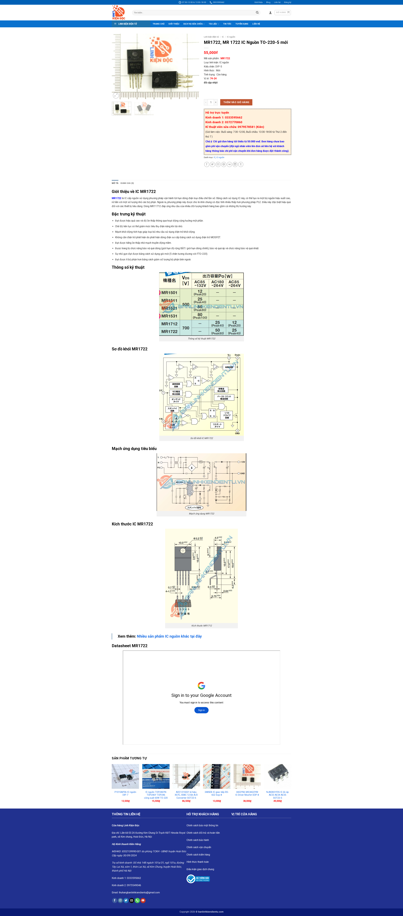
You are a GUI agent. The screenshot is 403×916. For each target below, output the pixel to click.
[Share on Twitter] (212, 164)
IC (223, 37)
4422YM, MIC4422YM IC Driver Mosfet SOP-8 (247, 793)
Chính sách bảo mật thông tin (202, 825)
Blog (268, 2)
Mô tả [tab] (115, 183)
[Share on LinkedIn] (235, 164)
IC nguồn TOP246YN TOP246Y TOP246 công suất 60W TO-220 (156, 795)
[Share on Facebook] (206, 164)
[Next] (193, 66)
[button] (270, 12)
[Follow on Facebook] (114, 900)
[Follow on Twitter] (126, 900)
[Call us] (137, 900)
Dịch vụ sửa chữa (193, 24)
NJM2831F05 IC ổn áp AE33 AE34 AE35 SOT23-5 (277, 795)
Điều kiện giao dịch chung (200, 869)
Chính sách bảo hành (198, 840)
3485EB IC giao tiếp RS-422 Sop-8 (217, 793)
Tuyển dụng (242, 24)
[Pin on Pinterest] (223, 164)
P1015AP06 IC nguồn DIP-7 (125, 793)
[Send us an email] (131, 900)
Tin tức (227, 24)
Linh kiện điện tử (211, 37)
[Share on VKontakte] (229, 164)
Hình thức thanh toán (198, 861)
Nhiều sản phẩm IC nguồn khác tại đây (169, 636)
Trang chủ (158, 24)
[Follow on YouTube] (143, 900)
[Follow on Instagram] (120, 900)
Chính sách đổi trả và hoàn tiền (203, 832)
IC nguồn (231, 37)
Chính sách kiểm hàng (198, 854)
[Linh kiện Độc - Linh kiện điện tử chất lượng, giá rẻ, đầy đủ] (119, 12)
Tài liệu (213, 24)
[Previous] (117, 66)
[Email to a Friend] (218, 164)
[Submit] (257, 12)
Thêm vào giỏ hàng (236, 102)
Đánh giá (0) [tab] (127, 183)
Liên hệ (277, 2)
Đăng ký (287, 2)
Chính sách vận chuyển (199, 847)
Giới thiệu (258, 2)
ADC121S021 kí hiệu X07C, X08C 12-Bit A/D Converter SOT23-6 (186, 795)
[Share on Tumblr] (240, 164)
